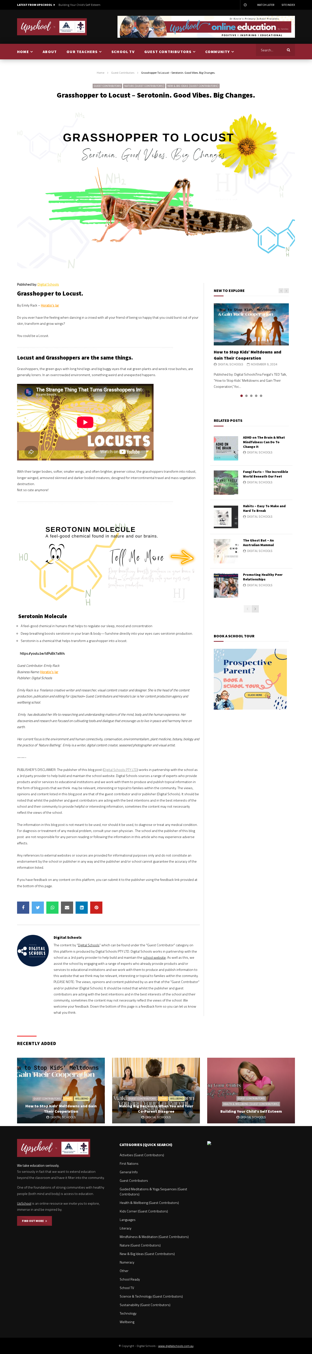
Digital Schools (48, 284)
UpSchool (24, 1203)
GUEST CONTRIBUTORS (168, 51)
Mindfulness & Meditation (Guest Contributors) (154, 1236)
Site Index (288, 5)
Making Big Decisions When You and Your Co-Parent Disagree (156, 1108)
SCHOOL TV (123, 51)
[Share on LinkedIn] (82, 908)
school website (154, 957)
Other (68, 1099)
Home (100, 72)
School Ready (130, 1279)
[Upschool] (52, 26)
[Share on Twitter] (38, 908)
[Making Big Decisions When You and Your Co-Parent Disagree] (156, 1090)
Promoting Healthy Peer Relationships (263, 576)
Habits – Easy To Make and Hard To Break (264, 508)
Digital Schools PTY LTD (120, 769)
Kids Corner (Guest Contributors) (144, 1211)
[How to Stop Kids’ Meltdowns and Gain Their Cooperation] (251, 324)
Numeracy (127, 1262)
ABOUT (50, 51)
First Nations (129, 1163)
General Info (129, 1171)
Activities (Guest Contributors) (142, 1154)
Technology (128, 1313)
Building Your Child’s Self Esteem (79, 4)
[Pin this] (96, 908)
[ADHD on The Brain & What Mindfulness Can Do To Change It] (226, 448)
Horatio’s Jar (50, 305)
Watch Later (265, 5)
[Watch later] (245, 5)
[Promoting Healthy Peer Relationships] (226, 585)
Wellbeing (81, 1099)
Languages (128, 1219)
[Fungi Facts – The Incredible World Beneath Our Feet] (226, 482)
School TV (127, 1287)
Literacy (125, 1228)
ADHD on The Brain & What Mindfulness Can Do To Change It (264, 442)
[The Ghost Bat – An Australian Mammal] (226, 551)
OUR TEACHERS (82, 51)
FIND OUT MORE (33, 1221)
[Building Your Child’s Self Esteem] (251, 1090)
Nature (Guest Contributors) (144, 86)
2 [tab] (246, 396)
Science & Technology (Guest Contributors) (151, 1296)
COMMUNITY (217, 51)
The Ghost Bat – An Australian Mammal (258, 542)
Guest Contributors (122, 72)
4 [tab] (256, 396)
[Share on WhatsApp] (52, 908)
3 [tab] (251, 396)
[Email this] (67, 908)
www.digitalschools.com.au (176, 1346)
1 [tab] (241, 396)
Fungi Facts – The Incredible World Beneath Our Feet (265, 473)
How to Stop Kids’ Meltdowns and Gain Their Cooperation (247, 355)
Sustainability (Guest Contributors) (145, 1304)
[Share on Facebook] (23, 908)
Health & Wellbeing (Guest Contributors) (251, 1104)
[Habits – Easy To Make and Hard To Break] (226, 517)
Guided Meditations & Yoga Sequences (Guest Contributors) (153, 1191)
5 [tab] (261, 396)
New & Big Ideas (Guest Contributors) (192, 86)
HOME (23, 51)
